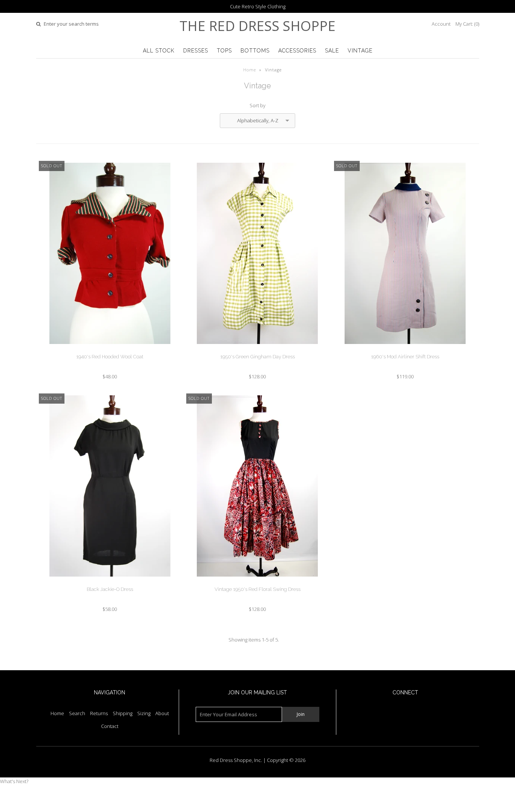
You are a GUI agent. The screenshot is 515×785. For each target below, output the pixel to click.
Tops (224, 51)
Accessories (297, 51)
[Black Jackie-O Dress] (109, 582)
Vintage (360, 51)
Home (249, 69)
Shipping (122, 713)
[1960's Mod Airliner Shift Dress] (405, 349)
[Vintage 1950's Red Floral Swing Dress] (257, 582)
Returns (99, 713)
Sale (332, 51)
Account (441, 23)
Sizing (143, 713)
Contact (109, 726)
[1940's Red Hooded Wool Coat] (109, 349)
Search (77, 713)
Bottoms (255, 51)
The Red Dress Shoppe (257, 26)
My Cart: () (467, 23)
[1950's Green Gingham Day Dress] (257, 349)
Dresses (195, 51)
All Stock (159, 51)
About (162, 713)
